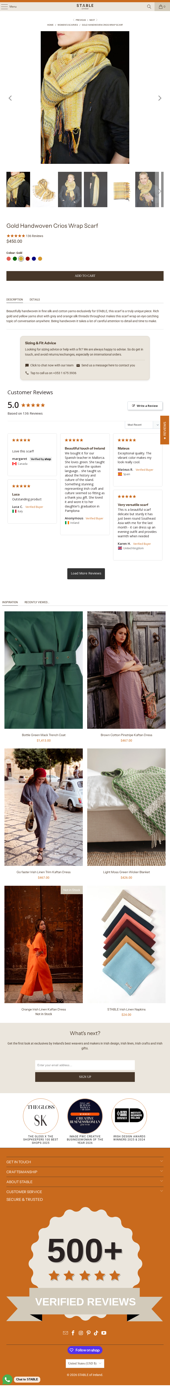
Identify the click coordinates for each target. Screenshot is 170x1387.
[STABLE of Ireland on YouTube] (104, 1333)
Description (14, 299)
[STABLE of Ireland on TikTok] (96, 1333)
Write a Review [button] (147, 406)
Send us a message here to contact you (108, 365)
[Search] (149, 6)
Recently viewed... (37, 602)
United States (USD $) (82, 1363)
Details (35, 299)
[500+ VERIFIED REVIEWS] (85, 1320)
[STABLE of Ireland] (85, 6)
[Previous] (10, 98)
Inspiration (10, 602)
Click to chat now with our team (51, 365)
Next (92, 20)
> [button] (86, 573)
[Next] (159, 98)
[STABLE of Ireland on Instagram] (81, 1333)
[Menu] (2, 6)
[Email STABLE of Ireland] (65, 1333)
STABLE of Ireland (90, 1375)
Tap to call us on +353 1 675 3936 (53, 373)
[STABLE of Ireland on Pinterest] (88, 1333)
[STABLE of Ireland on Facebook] (73, 1333)
